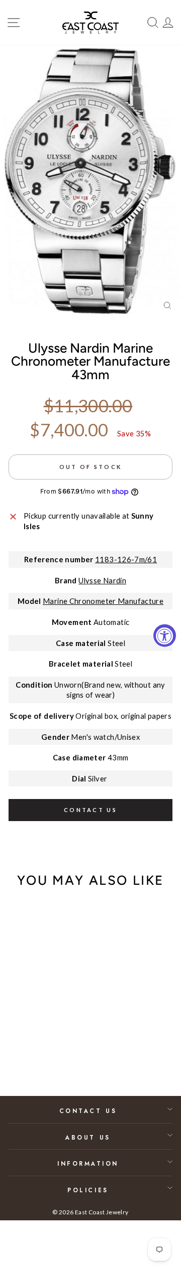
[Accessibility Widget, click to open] (164, 635)
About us (87, 1137)
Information (88, 1163)
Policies (87, 1190)
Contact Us (88, 1110)
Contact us (90, 810)
